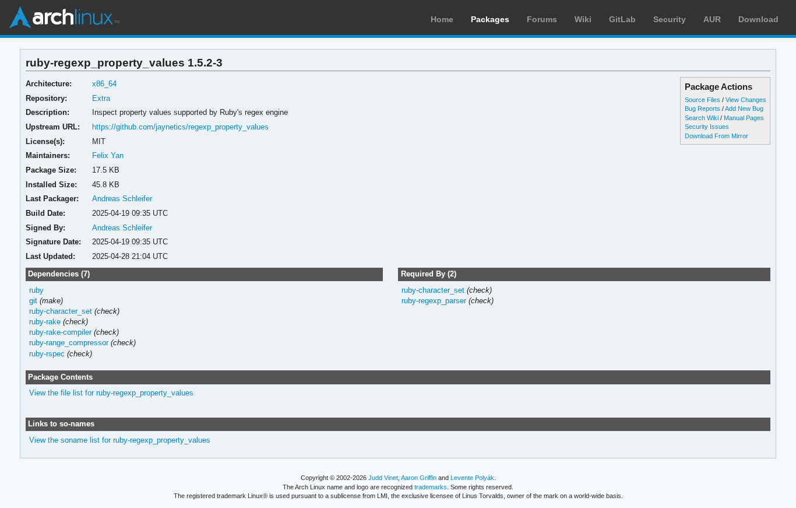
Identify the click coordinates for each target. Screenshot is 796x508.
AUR (712, 19)
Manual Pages (744, 117)
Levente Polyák (472, 477)
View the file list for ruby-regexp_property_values (111, 392)
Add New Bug (744, 108)
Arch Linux (64, 17)
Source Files (702, 99)
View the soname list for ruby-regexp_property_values (119, 440)
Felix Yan (108, 155)
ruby (36, 290)
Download (758, 19)
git (33, 300)
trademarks (430, 487)
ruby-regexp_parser (433, 300)
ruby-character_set (60, 311)
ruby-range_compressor (68, 342)
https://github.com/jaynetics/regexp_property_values (180, 126)
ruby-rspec (47, 353)
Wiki (583, 19)
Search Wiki (701, 117)
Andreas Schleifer (122, 198)
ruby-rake (45, 321)
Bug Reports (702, 108)
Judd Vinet (383, 477)
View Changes (745, 99)
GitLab (622, 19)
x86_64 (104, 83)
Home (442, 19)
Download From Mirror (716, 135)
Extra (101, 98)
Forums (542, 19)
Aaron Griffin (418, 477)
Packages (490, 19)
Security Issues (707, 126)
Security (669, 19)
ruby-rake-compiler (60, 332)
